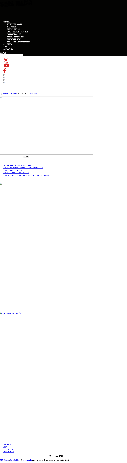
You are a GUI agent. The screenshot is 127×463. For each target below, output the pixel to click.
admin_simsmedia (10, 93)
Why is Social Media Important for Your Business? (23, 168)
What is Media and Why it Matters (17, 165)
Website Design (13, 29)
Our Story (7, 444)
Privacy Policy (8, 452)
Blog (5, 447)
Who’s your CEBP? (14, 39)
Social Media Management (18, 32)
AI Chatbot (11, 27)
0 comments (34, 93)
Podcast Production (15, 37)
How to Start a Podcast (13, 170)
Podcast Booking (14, 34)
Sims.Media (27, 460)
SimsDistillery (15, 460)
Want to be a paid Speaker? (18, 42)
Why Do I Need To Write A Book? (16, 173)
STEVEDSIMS (4, 460)
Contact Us (8, 449)
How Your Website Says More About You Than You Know (26, 175)
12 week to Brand (14, 24)
